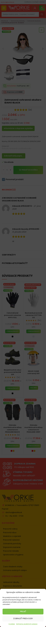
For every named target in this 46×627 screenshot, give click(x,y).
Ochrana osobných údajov (26, 624)
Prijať (23, 611)
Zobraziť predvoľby (23, 618)
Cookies (12, 624)
